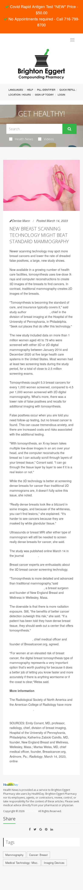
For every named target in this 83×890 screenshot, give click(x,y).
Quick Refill (67, 89)
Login (61, 94)
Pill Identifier (46, 89)
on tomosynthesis (21, 709)
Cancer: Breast (38, 855)
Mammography (14, 855)
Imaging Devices (54, 863)
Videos (49, 139)
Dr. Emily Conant (38, 312)
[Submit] (69, 129)
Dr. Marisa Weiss (21, 639)
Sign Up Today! (44, 94)
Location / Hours (20, 94)
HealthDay (31, 811)
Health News (24, 139)
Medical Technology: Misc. (21, 863)
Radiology (31, 555)
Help (30, 89)
